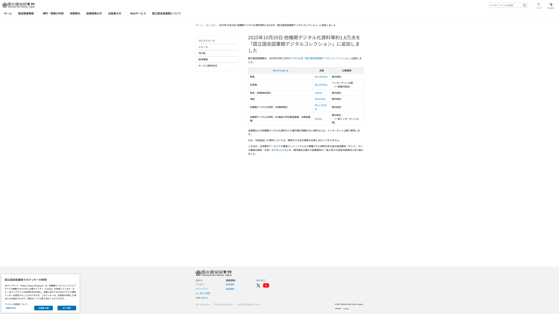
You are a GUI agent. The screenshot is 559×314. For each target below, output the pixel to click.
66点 (317, 119)
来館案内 (75, 13)
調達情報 (230, 288)
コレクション (279, 70)
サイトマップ (202, 288)
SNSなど (261, 280)
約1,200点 (320, 84)
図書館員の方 (94, 13)
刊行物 (201, 53)
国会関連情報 (26, 13)
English (550, 7)
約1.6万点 (294, 58)
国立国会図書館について (166, 13)
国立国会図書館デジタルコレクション (325, 58)
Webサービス (138, 13)
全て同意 (67, 307)
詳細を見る (11, 307)
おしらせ (210, 25)
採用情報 (203, 59)
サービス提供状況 (207, 65)
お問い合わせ (202, 297)
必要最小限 (43, 307)
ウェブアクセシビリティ (248, 304)
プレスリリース (206, 40)
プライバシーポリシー (223, 304)
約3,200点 (320, 76)
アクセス (200, 284)
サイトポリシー (203, 304)
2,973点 (282, 150)
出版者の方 (114, 13)
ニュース (203, 47)
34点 (317, 92)
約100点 (319, 99)
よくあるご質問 (203, 293)
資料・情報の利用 (53, 13)
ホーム (8, 13)
